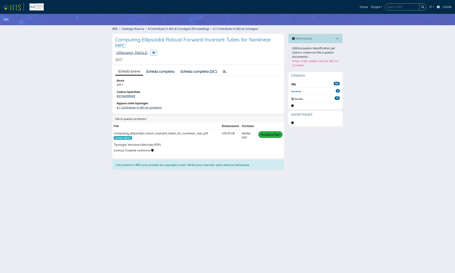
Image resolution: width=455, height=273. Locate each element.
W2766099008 (126, 96)
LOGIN (447, 7)
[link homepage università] (37, 7)
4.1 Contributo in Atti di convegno (235, 29)
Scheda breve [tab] (129, 71)
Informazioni (303, 38)
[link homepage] (13, 7)
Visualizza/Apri (270, 134)
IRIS (114, 29)
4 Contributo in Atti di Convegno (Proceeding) (178, 29)
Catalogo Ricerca (132, 29)
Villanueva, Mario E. (132, 52)
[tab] (224, 71)
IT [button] (430, 7)
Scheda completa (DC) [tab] (198, 71)
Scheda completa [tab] (160, 71)
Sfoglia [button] (375, 7)
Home (364, 7)
